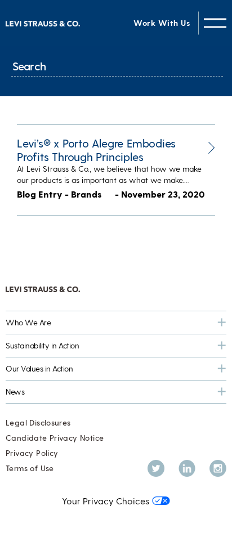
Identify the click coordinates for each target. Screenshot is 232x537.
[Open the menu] (215, 23)
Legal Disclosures (38, 422)
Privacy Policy (32, 453)
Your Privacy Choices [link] (105, 500)
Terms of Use (30, 468)
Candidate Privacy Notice (55, 437)
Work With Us (161, 23)
